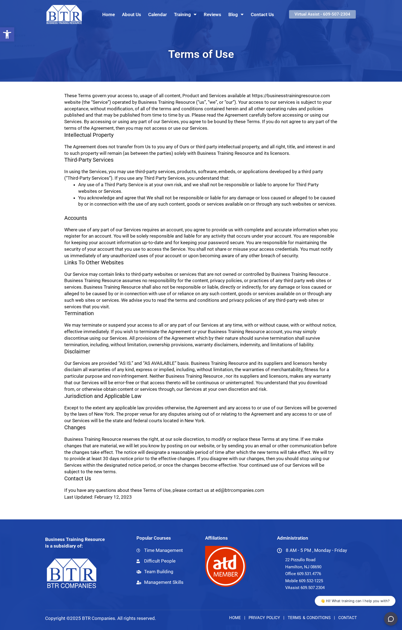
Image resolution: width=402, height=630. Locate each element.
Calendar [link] (157, 14)
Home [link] (108, 14)
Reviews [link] (212, 14)
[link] (7, 34)
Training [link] (182, 14)
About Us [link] (131, 14)
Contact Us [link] (262, 14)
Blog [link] (233, 14)
